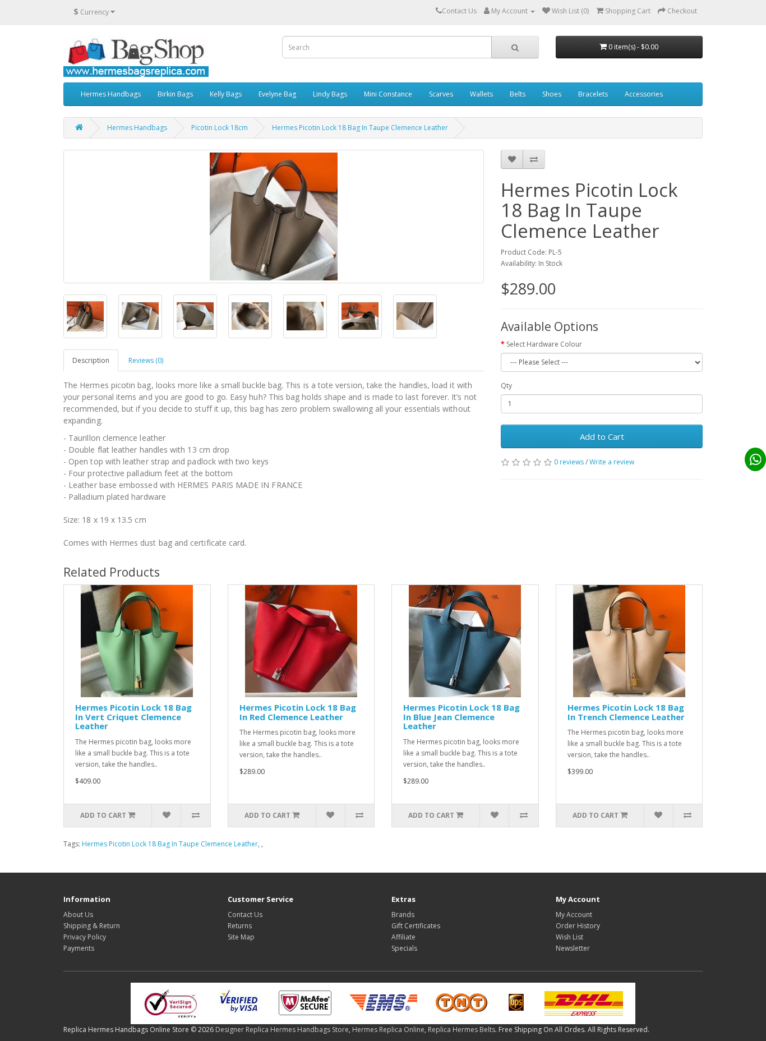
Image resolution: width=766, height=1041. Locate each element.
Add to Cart (602, 436)
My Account (574, 914)
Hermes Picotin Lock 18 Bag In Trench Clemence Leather (626, 712)
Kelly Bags (226, 94)
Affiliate (403, 937)
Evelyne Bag (277, 94)
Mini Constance (388, 94)
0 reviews (569, 462)
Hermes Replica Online (388, 1029)
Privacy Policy (84, 937)
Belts (517, 94)
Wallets (481, 94)
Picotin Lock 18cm (219, 127)
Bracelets (593, 94)
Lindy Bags (330, 94)
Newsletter (573, 948)
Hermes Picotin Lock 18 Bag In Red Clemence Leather (297, 712)
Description (90, 360)
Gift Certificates (415, 926)
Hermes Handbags (111, 94)
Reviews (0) (145, 360)
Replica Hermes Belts (461, 1029)
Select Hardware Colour (544, 344)
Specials (404, 948)
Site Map (241, 937)
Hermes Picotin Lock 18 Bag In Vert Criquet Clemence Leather (133, 716)
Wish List (569, 937)
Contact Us (245, 914)
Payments (78, 948)
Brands (402, 914)
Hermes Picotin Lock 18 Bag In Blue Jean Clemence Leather (461, 716)
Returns (240, 926)
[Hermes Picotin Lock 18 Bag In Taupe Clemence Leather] (273, 216)
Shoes (551, 94)
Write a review (611, 462)
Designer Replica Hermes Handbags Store (282, 1029)
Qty (506, 385)
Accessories (644, 94)
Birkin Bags (175, 94)
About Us (78, 914)
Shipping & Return (91, 926)
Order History (578, 926)
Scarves (441, 94)
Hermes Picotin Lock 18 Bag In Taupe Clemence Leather (360, 127)
